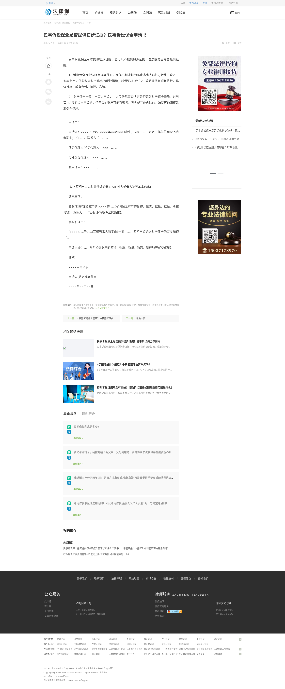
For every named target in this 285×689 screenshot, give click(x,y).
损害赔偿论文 (63, 654)
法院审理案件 (95, 296)
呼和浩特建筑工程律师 (67, 649)
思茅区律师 (184, 644)
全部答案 (77, 438)
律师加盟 (159, 601)
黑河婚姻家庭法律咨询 (189, 654)
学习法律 (49, 611)
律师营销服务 (162, 606)
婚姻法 (99, 12)
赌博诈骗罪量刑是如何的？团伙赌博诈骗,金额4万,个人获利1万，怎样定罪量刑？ (121, 503)
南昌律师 (96, 639)
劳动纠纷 (164, 12)
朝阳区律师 (132, 644)
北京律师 (78, 639)
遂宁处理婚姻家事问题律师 (103, 649)
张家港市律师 (80, 644)
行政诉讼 (66, 23)
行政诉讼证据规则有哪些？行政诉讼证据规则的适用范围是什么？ (135, 387)
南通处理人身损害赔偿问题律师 (228, 649)
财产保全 (79, 296)
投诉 (239, 43)
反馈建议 (186, 578)
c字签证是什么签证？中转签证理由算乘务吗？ (101, 318)
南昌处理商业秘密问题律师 (121, 649)
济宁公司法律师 (81, 649)
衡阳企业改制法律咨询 (154, 654)
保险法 (180, 12)
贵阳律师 (131, 639)
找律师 (47, 601)
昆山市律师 (149, 644)
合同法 (147, 12)
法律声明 (116, 578)
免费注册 (194, 3)
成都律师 (61, 639)
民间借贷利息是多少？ (87, 426)
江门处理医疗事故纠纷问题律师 (175, 649)
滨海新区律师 (202, 644)
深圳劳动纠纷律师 (187, 649)
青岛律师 (183, 639)
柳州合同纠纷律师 (152, 649)
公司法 (132, 12)
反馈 (228, 43)
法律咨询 (66, 668)
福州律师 (148, 639)
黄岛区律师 (167, 644)
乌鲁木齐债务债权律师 (136, 649)
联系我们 (99, 578)
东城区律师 (97, 644)
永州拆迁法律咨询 (169, 654)
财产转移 (110, 296)
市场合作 (151, 578)
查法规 (47, 606)
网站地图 (134, 578)
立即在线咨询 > (102, 307)
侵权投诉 (203, 578)
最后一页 (140, 318)
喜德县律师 (114, 644)
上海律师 (201, 639)
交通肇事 (201, 654)
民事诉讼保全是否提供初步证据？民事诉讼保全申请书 (128, 341)
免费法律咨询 (51, 616)
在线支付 (168, 578)
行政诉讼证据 (78, 23)
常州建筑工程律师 (204, 649)
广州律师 (166, 639)
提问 (237, 12)
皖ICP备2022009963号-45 (56, 676)
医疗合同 (131, 654)
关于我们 (82, 578)
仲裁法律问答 (80, 654)
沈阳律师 (218, 639)
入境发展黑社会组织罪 (119, 654)
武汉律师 (113, 639)
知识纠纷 (116, 12)
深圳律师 (218, 654)
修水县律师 (62, 644)
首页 (183, 3)
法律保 (57, 23)
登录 (205, 3)
